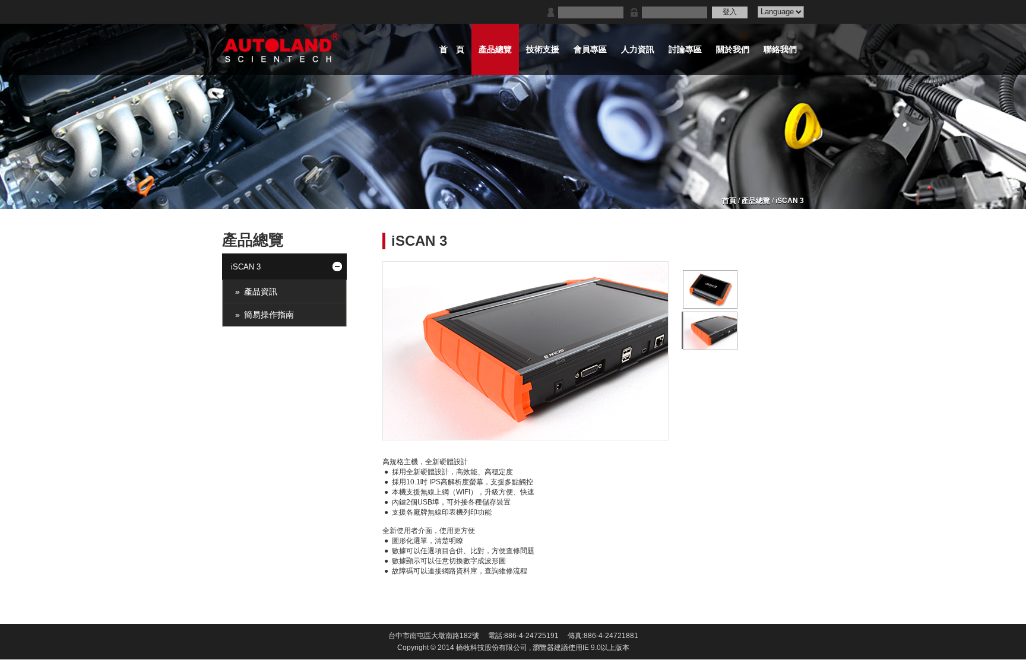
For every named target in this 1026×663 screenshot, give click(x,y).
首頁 (729, 200)
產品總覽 (756, 200)
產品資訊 (260, 291)
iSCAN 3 (789, 200)
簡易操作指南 (269, 314)
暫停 (674, 430)
